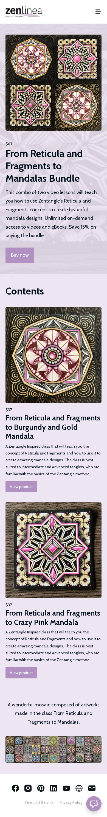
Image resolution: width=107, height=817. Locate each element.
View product (21, 486)
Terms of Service (39, 802)
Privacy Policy (71, 802)
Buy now (20, 255)
